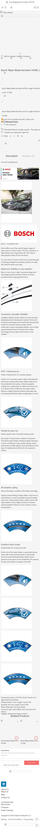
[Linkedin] (3, 784)
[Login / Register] (35, 7)
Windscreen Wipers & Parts (17, 714)
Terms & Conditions (15, 819)
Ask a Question (10, 125)
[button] (16, 738)
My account (6, 804)
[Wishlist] (20, 54)
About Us (4, 791)
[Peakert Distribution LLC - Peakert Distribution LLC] (20, 7)
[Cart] (38, 7)
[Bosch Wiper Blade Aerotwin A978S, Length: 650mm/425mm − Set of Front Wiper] (2, 79)
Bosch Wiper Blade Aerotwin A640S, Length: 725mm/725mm (10, 741)
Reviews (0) (28, 156)
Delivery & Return (11, 122)
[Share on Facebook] (14, 136)
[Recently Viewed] (36, 825)
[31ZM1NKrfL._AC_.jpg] (20, 34)
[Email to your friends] (22, 136)
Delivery (4, 819)
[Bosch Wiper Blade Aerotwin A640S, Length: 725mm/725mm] (10, 729)
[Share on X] (10, 136)
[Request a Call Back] (36, 819)
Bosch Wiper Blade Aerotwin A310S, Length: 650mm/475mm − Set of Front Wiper (30, 741)
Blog (3, 794)
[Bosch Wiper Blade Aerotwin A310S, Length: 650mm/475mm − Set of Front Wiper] (2, 102)
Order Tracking (7, 810)
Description (12, 156)
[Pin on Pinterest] (18, 136)
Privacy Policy (28, 819)
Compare (5, 807)
